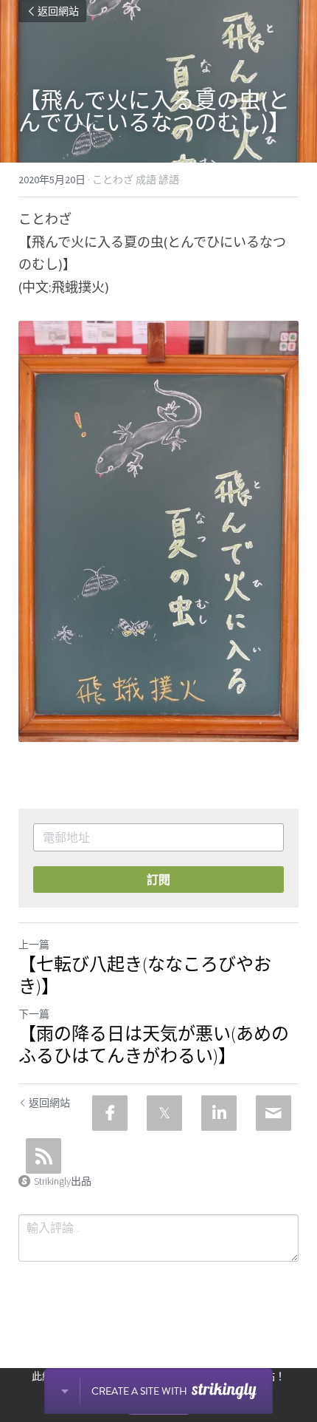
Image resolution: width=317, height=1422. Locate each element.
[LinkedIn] (219, 1113)
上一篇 (33, 944)
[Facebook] (110, 1113)
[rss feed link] (43, 1156)
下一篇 (33, 1014)
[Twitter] (164, 1113)
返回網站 (58, 11)
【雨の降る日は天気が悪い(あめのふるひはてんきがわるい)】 (153, 1045)
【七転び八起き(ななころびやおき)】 (144, 975)
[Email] (273, 1113)
